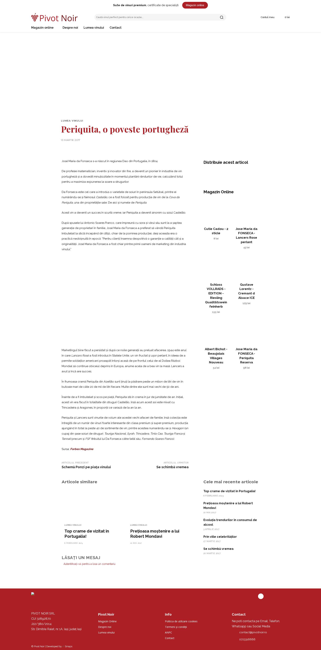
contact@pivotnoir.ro (253, 632)
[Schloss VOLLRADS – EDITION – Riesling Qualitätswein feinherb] (216, 267)
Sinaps (68, 646)
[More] (241, 173)
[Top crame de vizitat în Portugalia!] (92, 504)
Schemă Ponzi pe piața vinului (86, 467)
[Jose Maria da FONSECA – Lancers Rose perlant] (246, 211)
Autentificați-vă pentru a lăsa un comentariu (89, 563)
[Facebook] (207, 173)
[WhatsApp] (232, 173)
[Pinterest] (224, 173)
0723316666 (247, 639)
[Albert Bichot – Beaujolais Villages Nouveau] (216, 332)
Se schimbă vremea (172, 467)
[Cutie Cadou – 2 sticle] (216, 211)
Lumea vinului (72, 121)
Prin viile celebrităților (220, 536)
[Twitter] (215, 173)
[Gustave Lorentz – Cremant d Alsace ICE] (246, 267)
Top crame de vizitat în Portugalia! (229, 491)
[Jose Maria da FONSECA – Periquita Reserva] (246, 332)
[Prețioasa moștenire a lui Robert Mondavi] (157, 504)
